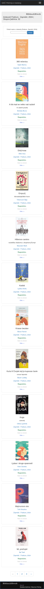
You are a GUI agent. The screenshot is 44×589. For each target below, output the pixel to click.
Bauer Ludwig (22, 378)
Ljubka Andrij (22, 288)
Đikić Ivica (22, 154)
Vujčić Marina (22, 65)
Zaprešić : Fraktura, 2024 (22, 68)
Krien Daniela (22, 466)
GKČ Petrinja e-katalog (11, 2)
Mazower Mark (22, 246)
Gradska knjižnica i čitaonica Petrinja (30, 587)
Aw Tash (22, 552)
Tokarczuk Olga (22, 200)
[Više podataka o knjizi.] (22, 48)
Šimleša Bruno (22, 111)
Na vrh (22, 585)
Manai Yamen (22, 331)
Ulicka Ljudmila (22, 424)
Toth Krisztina (22, 509)
